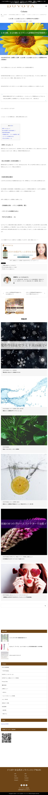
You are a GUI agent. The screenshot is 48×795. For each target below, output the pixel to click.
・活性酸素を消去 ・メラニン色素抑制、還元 (10, 134)
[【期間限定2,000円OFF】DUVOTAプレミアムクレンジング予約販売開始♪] (24, 578)
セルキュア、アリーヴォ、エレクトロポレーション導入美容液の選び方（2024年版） (26, 646)
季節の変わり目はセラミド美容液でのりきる (11, 372)
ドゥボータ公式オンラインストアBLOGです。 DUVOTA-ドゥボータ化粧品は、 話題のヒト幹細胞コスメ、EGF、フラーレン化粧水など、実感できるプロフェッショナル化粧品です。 (24, 2)
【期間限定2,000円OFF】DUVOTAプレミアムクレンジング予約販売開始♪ (17, 597)
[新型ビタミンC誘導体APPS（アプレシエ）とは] (24, 392)
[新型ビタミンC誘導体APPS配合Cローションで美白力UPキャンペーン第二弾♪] (24, 477)
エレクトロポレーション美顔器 (9, 695)
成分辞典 (21, 408)
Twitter (15, 775)
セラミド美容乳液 (13, 370)
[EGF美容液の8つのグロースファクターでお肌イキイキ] (24, 532)
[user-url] (14, 283)
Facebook (16, 777)
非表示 (11, 125)
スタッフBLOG (5, 699)
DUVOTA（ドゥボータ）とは (7, 674)
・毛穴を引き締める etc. (7, 138)
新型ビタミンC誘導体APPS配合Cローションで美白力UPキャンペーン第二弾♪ (18, 504)
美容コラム (5, 713)
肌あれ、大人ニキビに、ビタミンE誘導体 (11, 449)
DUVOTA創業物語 (5, 667)
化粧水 (30, 21)
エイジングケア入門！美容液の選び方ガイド (18, 637)
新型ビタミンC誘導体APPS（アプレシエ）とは (12, 410)
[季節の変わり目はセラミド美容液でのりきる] (24, 345)
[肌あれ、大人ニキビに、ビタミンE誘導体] (24, 430)
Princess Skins (5, 681)
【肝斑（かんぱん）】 (6, 128)
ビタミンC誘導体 (13, 408)
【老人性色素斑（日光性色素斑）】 (9, 130)
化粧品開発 (4, 706)
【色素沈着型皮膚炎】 (6, 132)
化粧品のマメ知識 (5, 703)
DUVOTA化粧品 (19, 21)
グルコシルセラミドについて (15, 655)
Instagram (16, 780)
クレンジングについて (23, 595)
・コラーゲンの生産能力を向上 (8, 136)
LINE (15, 773)
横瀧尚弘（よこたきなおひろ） (11, 265)
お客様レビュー (26, 21)
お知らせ (11, 595)
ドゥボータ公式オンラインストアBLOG (24, 770)
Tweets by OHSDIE (4, 723)
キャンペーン (16, 595)
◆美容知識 (4, 685)
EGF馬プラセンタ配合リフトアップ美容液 (18, 556)
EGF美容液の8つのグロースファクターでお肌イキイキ (13, 558)
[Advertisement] (33, 306)
